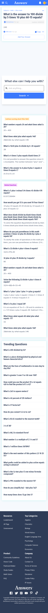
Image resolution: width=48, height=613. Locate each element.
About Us (28, 558)
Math (12, 10)
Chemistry (28, 524)
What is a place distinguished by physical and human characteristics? (22, 358)
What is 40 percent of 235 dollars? (18, 398)
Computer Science (31, 545)
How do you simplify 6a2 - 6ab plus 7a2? (20, 488)
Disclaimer (28, 574)
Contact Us (29, 562)
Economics (28, 549)
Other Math (18, 10)
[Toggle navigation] (3, 3)
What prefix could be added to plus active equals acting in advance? (24, 463)
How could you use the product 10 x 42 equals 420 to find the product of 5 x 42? (22, 383)
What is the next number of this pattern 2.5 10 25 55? (24, 454)
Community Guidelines (12, 558)
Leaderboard (8, 520)
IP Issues (28, 583)
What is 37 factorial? (12, 405)
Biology (27, 528)
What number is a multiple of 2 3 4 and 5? (21, 439)
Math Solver (8, 574)
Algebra (27, 520)
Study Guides (8, 570)
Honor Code (8, 562)
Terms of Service (31, 566)
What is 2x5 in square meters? (16, 391)
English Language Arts (33, 537)
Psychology (29, 541)
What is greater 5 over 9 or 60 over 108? (20, 375)
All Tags (6, 524)
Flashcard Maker (9, 566)
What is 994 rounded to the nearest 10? (20, 481)
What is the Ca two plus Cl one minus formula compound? (22, 472)
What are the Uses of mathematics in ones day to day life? (24, 367)
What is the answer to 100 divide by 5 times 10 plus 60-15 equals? (23, 15)
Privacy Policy (30, 570)
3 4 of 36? (7, 426)
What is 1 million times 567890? (17, 446)
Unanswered (8, 528)
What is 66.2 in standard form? (16, 432)
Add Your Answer (24, 37)
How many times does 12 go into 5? (18, 494)
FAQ (5, 578)
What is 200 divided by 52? (15, 350)
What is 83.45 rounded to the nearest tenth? (22, 419)
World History (30, 533)
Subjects (6, 10)
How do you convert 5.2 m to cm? (17, 412)
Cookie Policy (29, 578)
